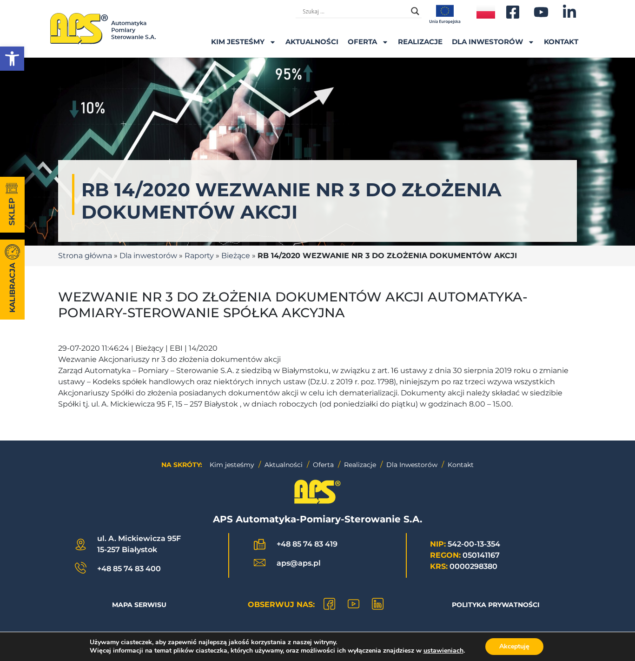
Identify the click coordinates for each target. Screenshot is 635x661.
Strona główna (85, 255)
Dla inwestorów (487, 41)
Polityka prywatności (496, 605)
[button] (12, 59)
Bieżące (235, 255)
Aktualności (311, 41)
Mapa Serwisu (139, 605)
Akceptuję (514, 646)
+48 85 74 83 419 (307, 544)
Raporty (199, 255)
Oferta (362, 41)
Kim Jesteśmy (238, 41)
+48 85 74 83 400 (129, 568)
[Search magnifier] (415, 11)
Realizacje (420, 41)
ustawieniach (443, 651)
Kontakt (561, 41)
